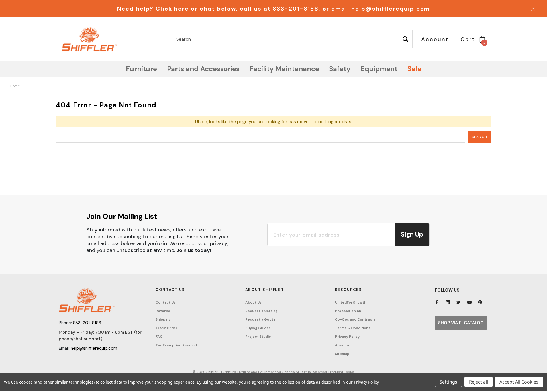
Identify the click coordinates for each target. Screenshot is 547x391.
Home (15, 86)
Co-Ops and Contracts (355, 319)
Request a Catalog (261, 311)
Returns (163, 311)
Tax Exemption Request (176, 345)
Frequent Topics (341, 372)
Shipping (163, 319)
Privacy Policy (347, 336)
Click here (172, 8)
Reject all (478, 382)
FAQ (159, 336)
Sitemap (342, 353)
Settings (448, 382)
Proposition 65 (348, 311)
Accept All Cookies (518, 382)
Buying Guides (258, 328)
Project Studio (258, 336)
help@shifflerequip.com (390, 8)
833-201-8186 (296, 8)
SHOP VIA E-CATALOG (461, 323)
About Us (253, 302)
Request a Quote (260, 319)
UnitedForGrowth (350, 302)
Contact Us (165, 302)
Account (343, 345)
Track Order (166, 328)
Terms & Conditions (352, 328)
